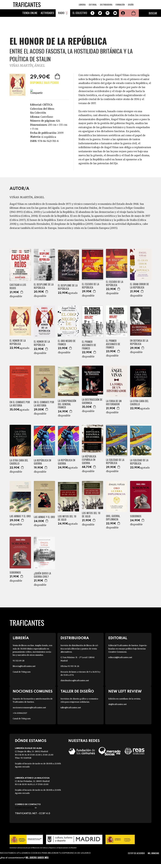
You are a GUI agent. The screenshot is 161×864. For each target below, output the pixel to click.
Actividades (47, 13)
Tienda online (29, 13)
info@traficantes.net (25, 807)
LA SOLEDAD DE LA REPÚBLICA (115, 461)
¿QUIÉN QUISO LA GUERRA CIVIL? (42, 575)
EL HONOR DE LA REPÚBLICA (18, 342)
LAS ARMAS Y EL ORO (20, 516)
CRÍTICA (47, 104)
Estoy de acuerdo (136, 853)
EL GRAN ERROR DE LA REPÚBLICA (139, 286)
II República (48, 136)
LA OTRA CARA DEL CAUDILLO (139, 402)
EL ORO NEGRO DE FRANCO (66, 342)
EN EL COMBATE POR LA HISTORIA (20, 404)
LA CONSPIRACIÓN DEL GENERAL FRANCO (67, 404)
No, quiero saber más (37, 857)
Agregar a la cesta (58, 76)
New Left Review (125, 691)
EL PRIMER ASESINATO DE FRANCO (89, 345)
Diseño (131, 4)
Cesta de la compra (133, 13)
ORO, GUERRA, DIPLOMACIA (113, 517)
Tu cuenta (122, 13)
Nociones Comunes (33, 691)
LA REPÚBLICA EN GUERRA (42, 462)
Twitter (100, 13)
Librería (21, 638)
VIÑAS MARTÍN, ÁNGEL (27, 65)
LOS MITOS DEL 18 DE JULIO (67, 518)
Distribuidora (106, 4)
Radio (61, 13)
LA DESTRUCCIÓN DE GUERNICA (92, 401)
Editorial (93, 4)
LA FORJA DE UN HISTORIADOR (114, 402)
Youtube (115, 13)
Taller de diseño (77, 691)
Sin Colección (38, 112)
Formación (120, 4)
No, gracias (153, 853)
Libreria (82, 4)
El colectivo (80, 13)
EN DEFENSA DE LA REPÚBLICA (139, 342)
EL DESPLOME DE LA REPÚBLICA (43, 286)
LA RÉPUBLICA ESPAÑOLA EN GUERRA (89, 460)
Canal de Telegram (22, 672)
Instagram (107, 13)
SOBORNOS (135, 516)
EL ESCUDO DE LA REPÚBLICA (90, 286)
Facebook (92, 13)
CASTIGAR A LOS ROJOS (18, 286)
